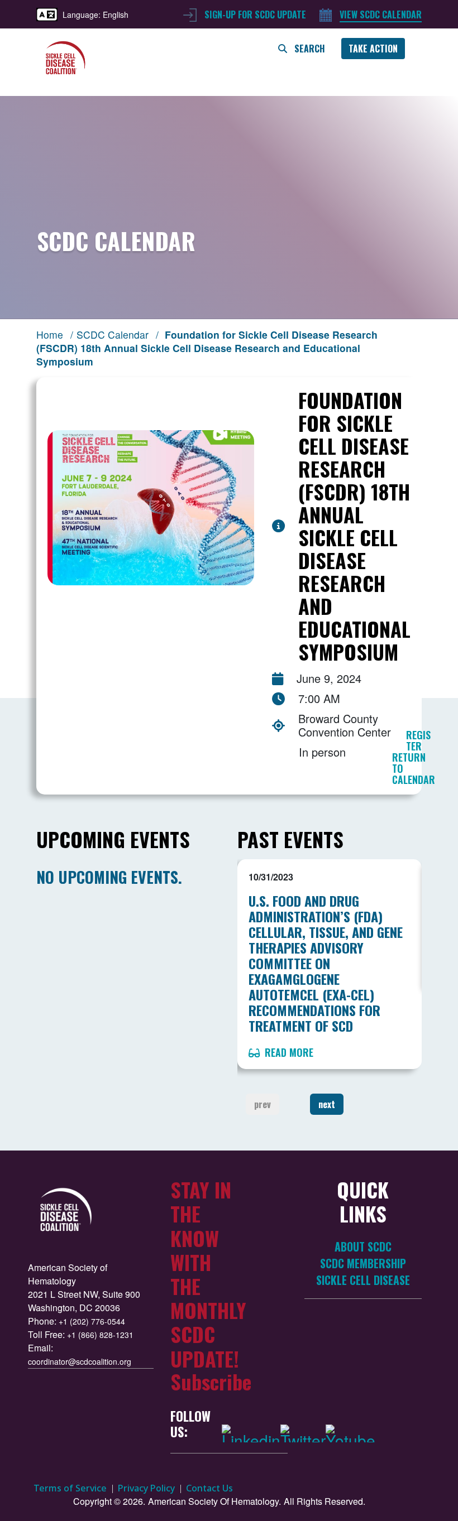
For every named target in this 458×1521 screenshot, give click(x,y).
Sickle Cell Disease (363, 1280)
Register (418, 740)
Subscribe (210, 1381)
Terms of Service (70, 1488)
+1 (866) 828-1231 (100, 1334)
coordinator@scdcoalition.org (79, 1361)
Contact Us (209, 1488)
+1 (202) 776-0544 (92, 1321)
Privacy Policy (146, 1488)
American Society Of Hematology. (214, 1501)
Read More (287, 1052)
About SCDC (363, 1247)
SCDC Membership (363, 1263)
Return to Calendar (413, 768)
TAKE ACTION (373, 48)
